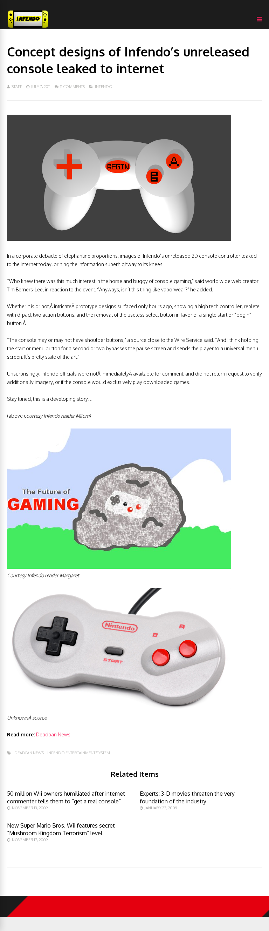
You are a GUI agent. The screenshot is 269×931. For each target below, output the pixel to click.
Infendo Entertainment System (78, 753)
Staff (17, 86)
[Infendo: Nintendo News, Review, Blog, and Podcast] (28, 27)
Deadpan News (53, 734)
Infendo (103, 86)
